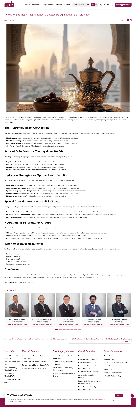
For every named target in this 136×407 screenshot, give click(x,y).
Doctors (27, 5)
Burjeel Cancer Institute (87, 356)
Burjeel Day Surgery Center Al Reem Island (64, 357)
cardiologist (102, 249)
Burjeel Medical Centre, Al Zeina (34, 368)
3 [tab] (64, 329)
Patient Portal (109, 359)
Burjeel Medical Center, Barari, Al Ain (35, 365)
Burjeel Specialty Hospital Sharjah (10, 369)
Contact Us (108, 369)
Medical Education (63, 5)
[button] (81, 4)
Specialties (36, 5)
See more (127, 291)
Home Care (108, 356)
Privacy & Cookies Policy (113, 372)
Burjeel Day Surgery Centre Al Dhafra (64, 375)
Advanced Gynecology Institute (86, 376)
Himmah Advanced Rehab (88, 359)
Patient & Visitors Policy (112, 376)
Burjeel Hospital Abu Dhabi (12, 363)
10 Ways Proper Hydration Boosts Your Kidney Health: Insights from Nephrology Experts (101, 340)
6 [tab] (75, 329)
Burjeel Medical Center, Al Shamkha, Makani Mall (35, 357)
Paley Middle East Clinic (87, 362)
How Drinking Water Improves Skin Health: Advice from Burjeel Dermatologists (36, 339)
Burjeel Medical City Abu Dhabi (11, 357)
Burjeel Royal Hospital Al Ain (9, 375)
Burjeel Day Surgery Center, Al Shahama (64, 363)
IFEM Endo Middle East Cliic (88, 372)
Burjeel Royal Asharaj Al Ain (12, 380)
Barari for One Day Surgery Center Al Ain (63, 369)
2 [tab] (60, 329)
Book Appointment (123, 5)
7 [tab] (79, 329)
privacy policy (97, 399)
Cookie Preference (119, 401)
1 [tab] (56, 329)
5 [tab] (71, 329)
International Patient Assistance (115, 362)
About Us (107, 366)
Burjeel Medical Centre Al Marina (34, 362)
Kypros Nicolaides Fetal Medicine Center (87, 367)
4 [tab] (68, 329)
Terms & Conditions (14, 402)
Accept (119, 395)
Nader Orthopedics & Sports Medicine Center (88, 388)
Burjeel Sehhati (48, 5)
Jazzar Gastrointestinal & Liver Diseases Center (89, 382)
